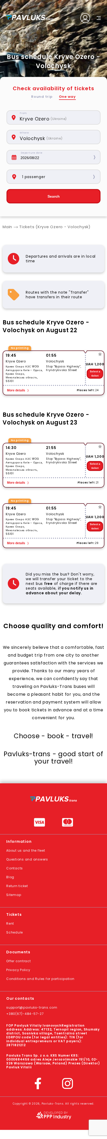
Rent (10, 923)
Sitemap (13, 895)
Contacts (14, 868)
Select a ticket (95, 373)
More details (16, 390)
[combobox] (57, 117)
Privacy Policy (18, 970)
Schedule (14, 932)
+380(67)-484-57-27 (25, 1013)
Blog (10, 877)
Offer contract (18, 961)
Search (54, 196)
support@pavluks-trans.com (31, 1007)
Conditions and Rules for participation (40, 979)
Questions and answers (27, 859)
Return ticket (17, 886)
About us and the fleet (25, 850)
